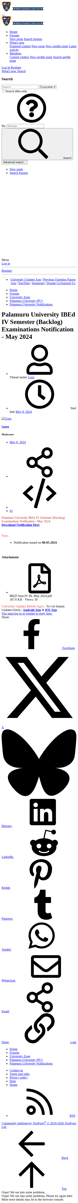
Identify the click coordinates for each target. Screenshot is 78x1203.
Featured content (20, 46)
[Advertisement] (39, 217)
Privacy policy (19, 1077)
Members (15, 53)
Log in (6, 263)
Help (13, 1081)
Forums (14, 35)
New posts (16, 39)
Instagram (38, 283)
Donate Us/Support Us (61, 283)
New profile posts (57, 46)
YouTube (24, 283)
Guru (31, 377)
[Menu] (3, 15)
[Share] (40, 476)
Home (13, 32)
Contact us (16, 1070)
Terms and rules (20, 1074)
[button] (32, 122)
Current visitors (19, 57)
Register (7, 270)
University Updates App (25, 279)
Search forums (33, 39)
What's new (17, 42)
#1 (11, 511)
